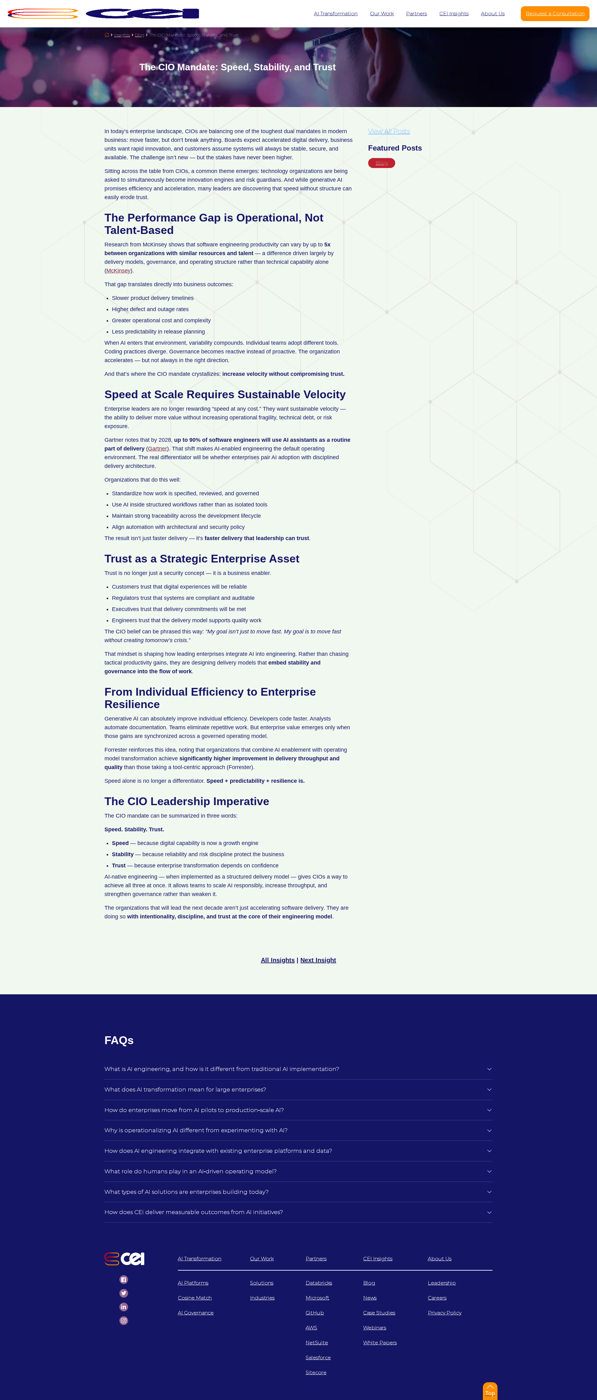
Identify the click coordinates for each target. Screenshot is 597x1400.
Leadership (442, 1283)
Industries (262, 1298)
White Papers (380, 1343)
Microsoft (317, 1298)
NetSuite (317, 1343)
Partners (316, 1259)
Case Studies (379, 1313)
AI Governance (196, 1313)
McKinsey (118, 271)
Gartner (157, 449)
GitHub (315, 1313)
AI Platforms (193, 1283)
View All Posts (389, 131)
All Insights (278, 960)
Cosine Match (195, 1298)
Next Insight (318, 960)
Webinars (374, 1328)
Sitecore (316, 1372)
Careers (437, 1298)
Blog (382, 163)
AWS (311, 1328)
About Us (439, 1259)
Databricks (319, 1283)
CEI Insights (377, 1259)
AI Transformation (199, 1259)
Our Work (262, 1259)
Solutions (261, 1283)
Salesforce (318, 1357)
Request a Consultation (555, 13)
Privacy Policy (444, 1313)
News (370, 1298)
